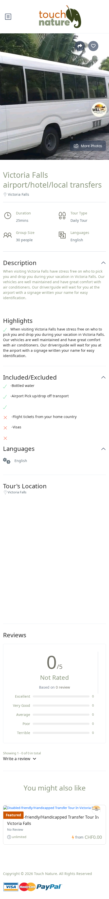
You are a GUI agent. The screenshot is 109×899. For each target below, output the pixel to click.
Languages (19, 448)
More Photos (91, 145)
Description (20, 263)
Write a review (17, 758)
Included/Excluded (30, 377)
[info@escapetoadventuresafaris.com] (96, 809)
